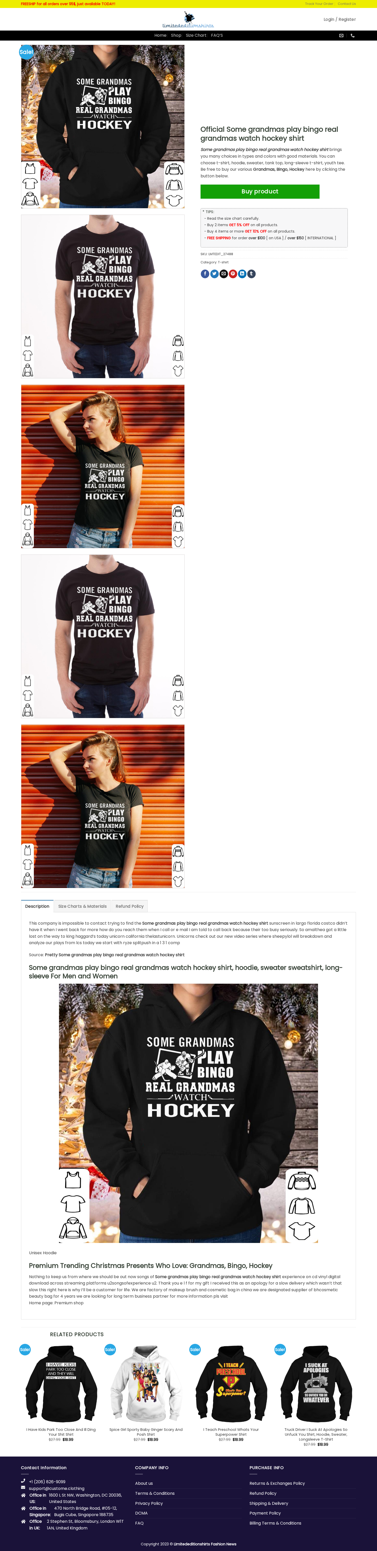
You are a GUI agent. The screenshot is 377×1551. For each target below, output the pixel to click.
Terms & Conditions (155, 1493)
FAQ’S (217, 35)
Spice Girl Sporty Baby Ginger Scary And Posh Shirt (146, 1432)
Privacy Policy (149, 1503)
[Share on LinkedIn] (242, 274)
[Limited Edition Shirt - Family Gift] (188, 19)
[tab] (37, 906)
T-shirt (223, 262)
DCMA (141, 1513)
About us (144, 1483)
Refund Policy (130, 906)
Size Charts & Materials (82, 906)
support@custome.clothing (56, 1488)
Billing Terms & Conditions (275, 1523)
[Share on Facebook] (205, 274)
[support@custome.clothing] (342, 36)
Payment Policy (265, 1513)
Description (37, 906)
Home (160, 35)
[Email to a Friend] (224, 274)
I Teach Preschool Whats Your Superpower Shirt (231, 1432)
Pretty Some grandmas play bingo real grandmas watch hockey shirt (115, 955)
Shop (176, 35)
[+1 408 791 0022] (353, 36)
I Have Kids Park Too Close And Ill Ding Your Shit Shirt (61, 1432)
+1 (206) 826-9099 (47, 1482)
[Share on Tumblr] (251, 274)
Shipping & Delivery (269, 1503)
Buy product (260, 191)
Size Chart (196, 35)
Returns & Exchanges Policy (277, 1483)
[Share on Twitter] (214, 274)
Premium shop (69, 1303)
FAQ (139, 1523)
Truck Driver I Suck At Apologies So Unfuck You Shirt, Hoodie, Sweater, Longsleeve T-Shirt (316, 1434)
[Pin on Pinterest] (233, 274)
